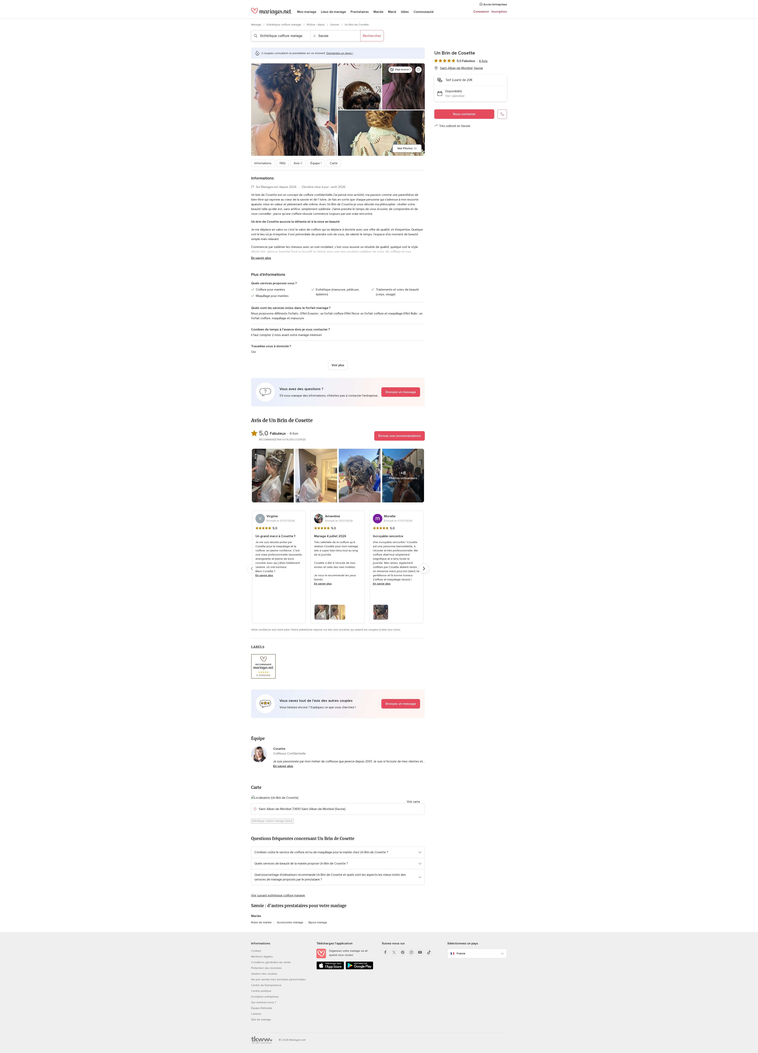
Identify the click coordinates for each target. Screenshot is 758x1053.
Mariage (256, 24)
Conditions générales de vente (271, 962)
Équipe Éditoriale (261, 1008)
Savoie (335, 24)
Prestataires (360, 12)
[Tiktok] (428, 952)
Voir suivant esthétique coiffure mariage (278, 895)
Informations (262, 163)
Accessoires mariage (290, 922)
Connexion (481, 12)
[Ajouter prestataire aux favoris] (418, 70)
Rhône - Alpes (316, 24)
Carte (334, 163)
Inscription (499, 12)
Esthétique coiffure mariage (284, 24)
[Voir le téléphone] (502, 114)
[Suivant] (424, 568)
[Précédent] (252, 568)
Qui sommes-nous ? (263, 1002)
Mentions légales (262, 956)
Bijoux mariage (318, 922)
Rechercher (372, 36)
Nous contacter (464, 114)
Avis (298, 163)
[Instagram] (411, 952)
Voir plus (338, 365)
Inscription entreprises (265, 996)
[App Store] (330, 968)
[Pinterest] (402, 952)
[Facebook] (385, 952)
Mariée (378, 12)
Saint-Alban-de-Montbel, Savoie (461, 68)
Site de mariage (261, 1019)
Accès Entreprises (495, 4)
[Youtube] (420, 952)
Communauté (423, 12)
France (461, 953)
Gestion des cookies (264, 973)
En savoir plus (261, 258)
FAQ (282, 163)
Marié (392, 12)
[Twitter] (394, 952)
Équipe (316, 163)
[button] (338, 392)
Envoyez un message (401, 392)
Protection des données (266, 968)
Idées (405, 12)
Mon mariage (306, 12)
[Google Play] (359, 968)
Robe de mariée (261, 922)
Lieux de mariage (333, 12)
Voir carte (413, 802)
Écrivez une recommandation (399, 436)
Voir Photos (407, 148)
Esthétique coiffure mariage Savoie (272, 821)
